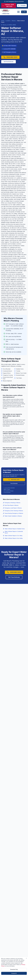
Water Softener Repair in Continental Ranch (14, 532)
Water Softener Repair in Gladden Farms (15, 528)
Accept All (14, 973)
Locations (8, 20)
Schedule (23, 5)
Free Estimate (14, 483)
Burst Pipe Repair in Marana (11, 505)
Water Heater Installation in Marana (13, 516)
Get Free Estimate (8, 61)
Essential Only (14, 969)
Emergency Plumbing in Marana (12, 502)
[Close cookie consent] (26, 958)
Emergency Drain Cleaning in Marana (14, 510)
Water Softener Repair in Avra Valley (14, 538)
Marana (14, 20)
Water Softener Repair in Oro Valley (13, 535)
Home (2, 20)
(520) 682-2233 (12, 57)
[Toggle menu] (18, 11)
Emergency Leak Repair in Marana (13, 508)
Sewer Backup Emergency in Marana (14, 513)
